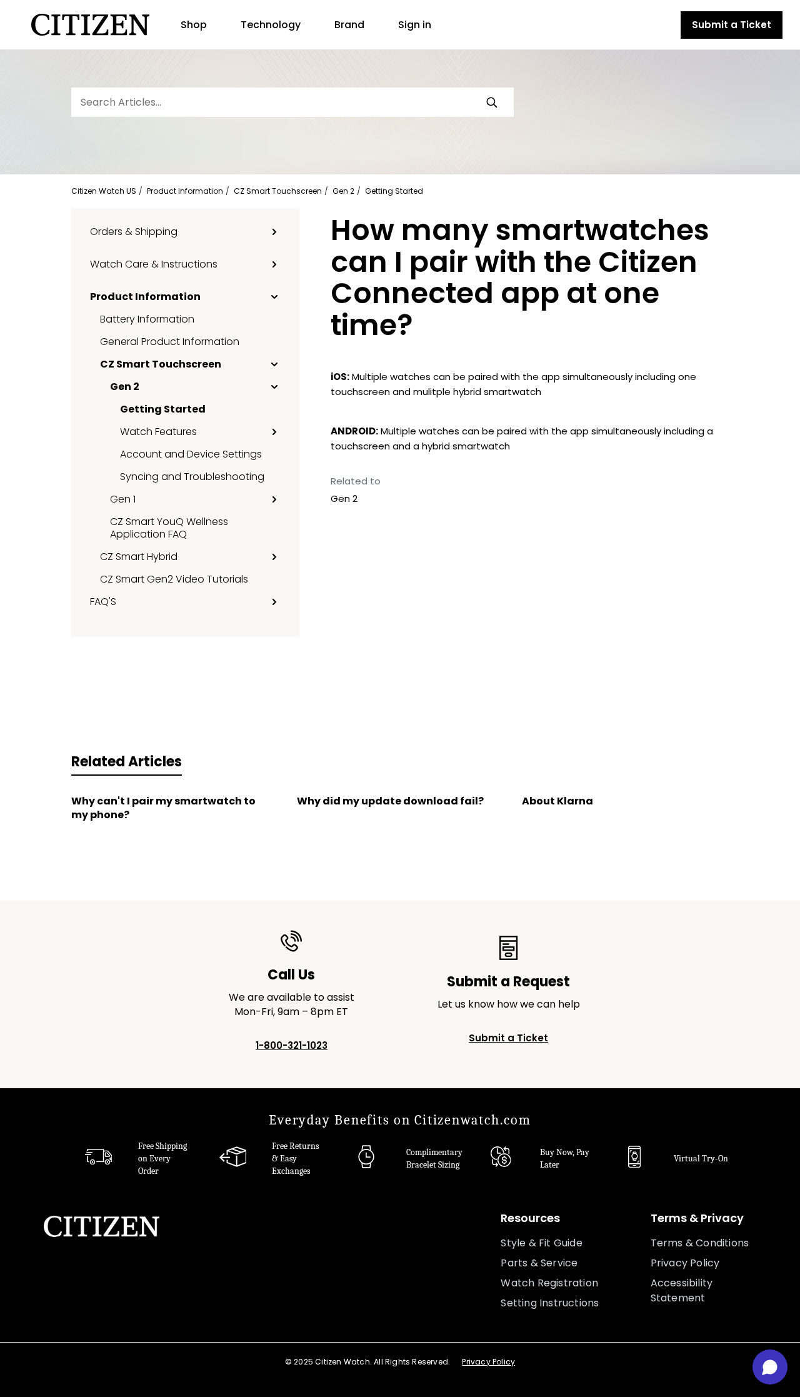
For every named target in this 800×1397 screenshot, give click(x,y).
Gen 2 (343, 191)
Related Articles (126, 761)
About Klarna (557, 801)
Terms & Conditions (700, 1243)
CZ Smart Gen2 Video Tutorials (174, 579)
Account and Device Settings (191, 454)
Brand (349, 25)
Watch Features (158, 431)
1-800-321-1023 (292, 1045)
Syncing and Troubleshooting (192, 476)
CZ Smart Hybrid (139, 556)
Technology (271, 25)
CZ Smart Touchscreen (278, 191)
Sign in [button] (414, 25)
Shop (194, 25)
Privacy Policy (685, 1263)
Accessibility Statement (682, 1290)
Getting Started (394, 191)
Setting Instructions (550, 1303)
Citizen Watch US (103, 191)
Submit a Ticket (731, 24)
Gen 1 (123, 499)
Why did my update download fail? (390, 801)
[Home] (90, 25)
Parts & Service (539, 1263)
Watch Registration (549, 1283)
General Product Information (169, 341)
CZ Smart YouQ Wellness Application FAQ (169, 527)
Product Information (185, 191)
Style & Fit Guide (541, 1243)
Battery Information (147, 319)
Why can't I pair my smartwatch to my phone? (163, 808)
